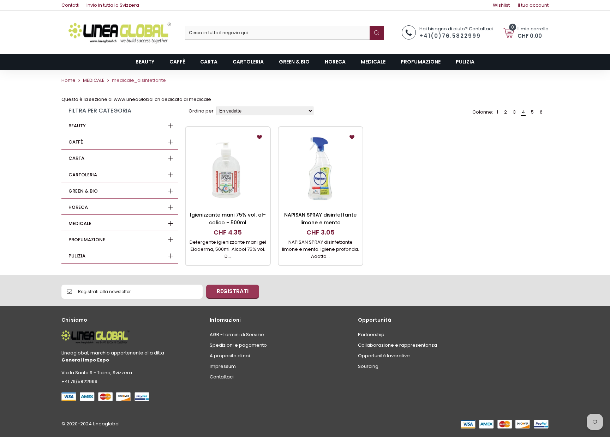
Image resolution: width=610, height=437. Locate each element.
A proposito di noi (230, 355)
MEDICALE (93, 80)
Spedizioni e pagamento (238, 345)
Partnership (371, 334)
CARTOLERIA (82, 174)
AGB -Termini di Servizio (237, 334)
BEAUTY (77, 125)
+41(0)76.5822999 (450, 36)
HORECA (78, 207)
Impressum (223, 366)
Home (68, 80)
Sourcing (368, 366)
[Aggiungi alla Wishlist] (259, 138)
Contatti (70, 5)
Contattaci (222, 377)
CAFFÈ (75, 142)
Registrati (233, 291)
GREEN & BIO (83, 191)
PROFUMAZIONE (86, 239)
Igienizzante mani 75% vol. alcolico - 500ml (228, 218)
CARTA (76, 158)
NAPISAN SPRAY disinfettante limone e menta (320, 218)
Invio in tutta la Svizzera (112, 5)
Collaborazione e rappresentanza (397, 345)
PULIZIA (76, 256)
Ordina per (201, 111)
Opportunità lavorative (384, 355)
